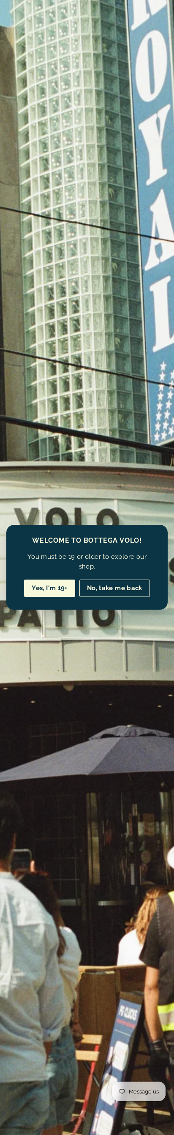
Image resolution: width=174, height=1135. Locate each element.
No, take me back (114, 588)
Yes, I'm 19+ (50, 588)
